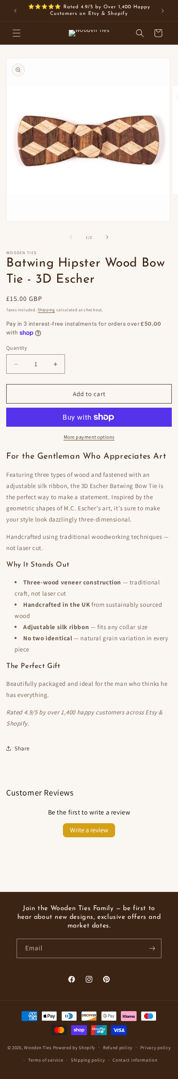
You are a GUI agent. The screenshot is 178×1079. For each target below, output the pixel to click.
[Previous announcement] (15, 11)
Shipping (46, 309)
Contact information (135, 1060)
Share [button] (22, 748)
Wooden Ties (38, 1047)
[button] (16, 33)
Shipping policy (88, 1060)
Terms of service (45, 1060)
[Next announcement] (163, 11)
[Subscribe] (152, 948)
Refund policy (117, 1047)
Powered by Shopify (74, 1047)
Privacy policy (155, 1047)
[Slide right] (107, 237)
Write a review (89, 830)
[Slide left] (71, 237)
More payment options (89, 437)
